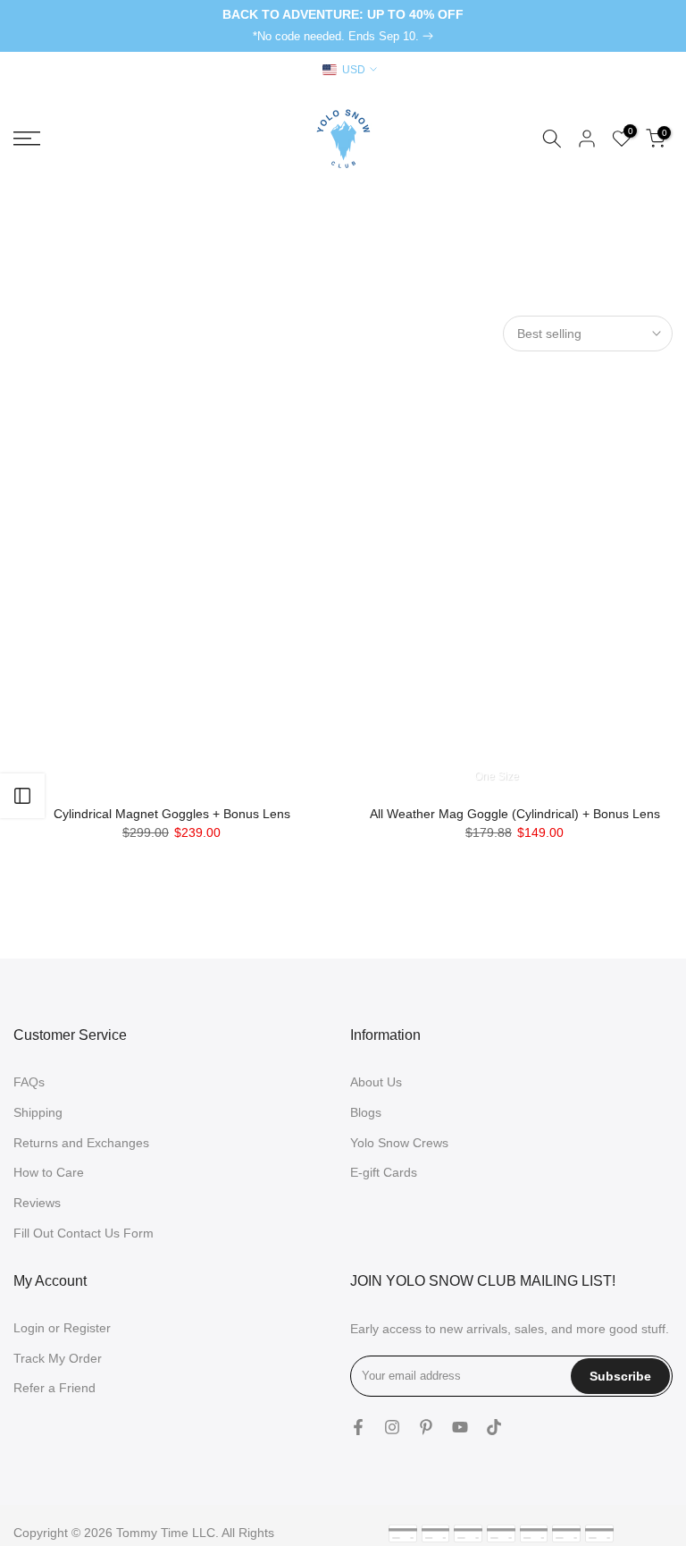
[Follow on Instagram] (392, 1427)
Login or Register (62, 1328)
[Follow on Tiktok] (494, 1427)
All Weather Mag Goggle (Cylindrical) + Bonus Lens (515, 814)
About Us (376, 1082)
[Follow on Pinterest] (426, 1427)
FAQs (29, 1082)
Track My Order (57, 1358)
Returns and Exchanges (81, 1143)
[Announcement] (343, 25)
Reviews (37, 1202)
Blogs (365, 1112)
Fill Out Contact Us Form (83, 1233)
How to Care (48, 1172)
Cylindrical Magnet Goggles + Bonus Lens (172, 814)
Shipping (38, 1112)
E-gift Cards (383, 1172)
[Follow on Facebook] (358, 1427)
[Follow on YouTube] (460, 1427)
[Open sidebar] (22, 795)
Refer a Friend (54, 1388)
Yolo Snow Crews (399, 1143)
